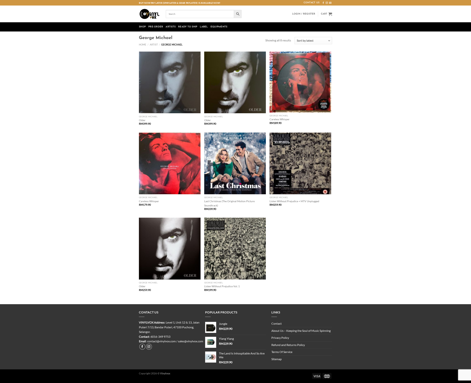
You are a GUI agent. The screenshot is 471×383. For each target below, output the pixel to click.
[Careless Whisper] (300, 82)
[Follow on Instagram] (327, 3)
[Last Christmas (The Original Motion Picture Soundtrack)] (235, 163)
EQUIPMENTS (218, 27)
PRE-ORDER (155, 27)
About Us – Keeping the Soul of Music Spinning (301, 330)
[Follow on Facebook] (323, 3)
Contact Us (312, 2)
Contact (276, 323)
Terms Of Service (281, 352)
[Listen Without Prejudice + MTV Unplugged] (300, 163)
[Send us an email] (330, 3)
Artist (154, 44)
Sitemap (276, 359)
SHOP (142, 27)
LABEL (204, 27)
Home (142, 44)
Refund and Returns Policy (288, 345)
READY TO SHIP (187, 27)
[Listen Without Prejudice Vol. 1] (235, 248)
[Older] (170, 82)
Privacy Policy (280, 337)
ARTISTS (171, 27)
